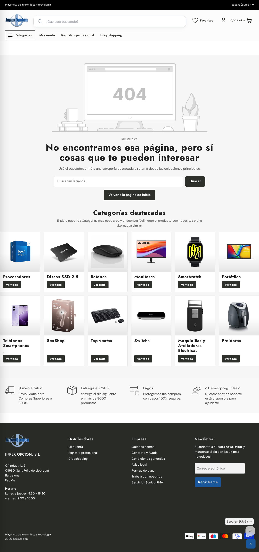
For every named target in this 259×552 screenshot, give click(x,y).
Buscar (195, 181)
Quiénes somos (143, 447)
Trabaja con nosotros (147, 476)
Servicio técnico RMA (147, 482)
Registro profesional (77, 35)
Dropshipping (111, 35)
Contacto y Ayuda (144, 453)
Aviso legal (139, 465)
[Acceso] (223, 20)
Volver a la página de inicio (130, 195)
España (241, 4)
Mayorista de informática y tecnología (28, 4)
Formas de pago (143, 470)
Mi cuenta (47, 35)
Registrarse (208, 482)
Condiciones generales (148, 459)
